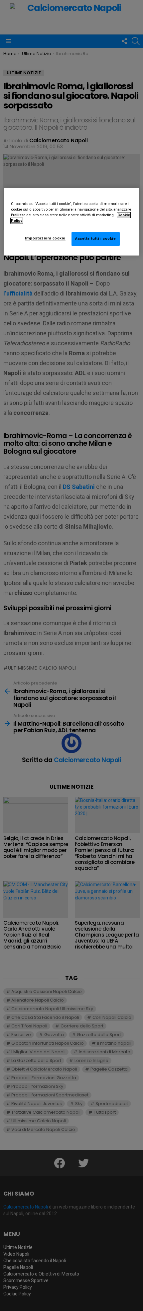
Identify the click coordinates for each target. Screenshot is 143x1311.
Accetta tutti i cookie (95, 238)
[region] (72, 221)
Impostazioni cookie (45, 238)
